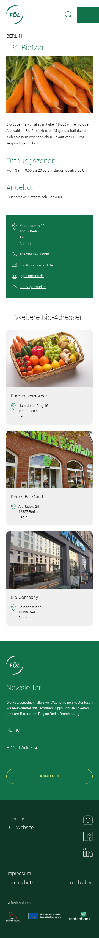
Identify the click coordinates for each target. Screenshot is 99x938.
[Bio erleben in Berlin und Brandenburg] (14, 14)
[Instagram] (88, 820)
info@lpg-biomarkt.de (36, 265)
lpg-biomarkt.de (32, 276)
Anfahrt (25, 243)
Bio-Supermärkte (33, 287)
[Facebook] (88, 836)
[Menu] (87, 15)
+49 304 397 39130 (34, 254)
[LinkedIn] (88, 852)
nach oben (81, 882)
